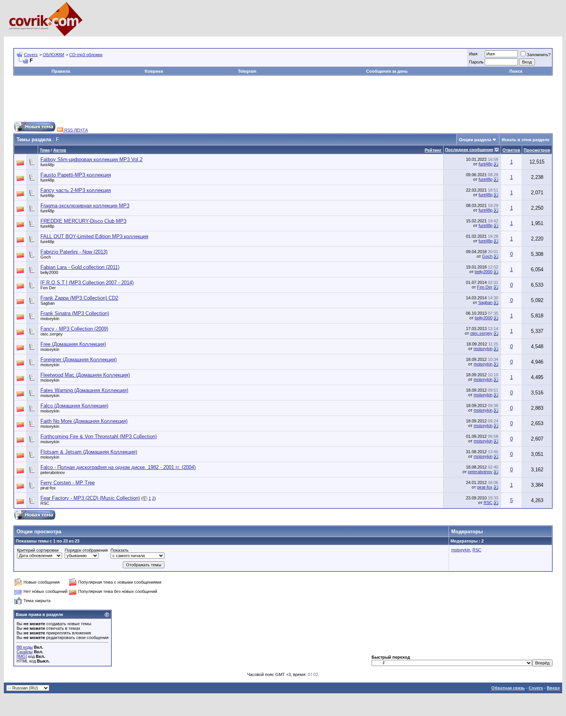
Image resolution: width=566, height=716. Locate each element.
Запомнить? (539, 54)
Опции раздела (475, 139)
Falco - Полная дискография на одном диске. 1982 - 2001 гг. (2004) (118, 467)
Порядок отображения (86, 550)
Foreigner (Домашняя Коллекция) (78, 359)
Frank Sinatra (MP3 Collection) (74, 313)
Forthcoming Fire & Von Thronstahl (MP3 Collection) (98, 436)
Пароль (476, 62)
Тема (45, 150)
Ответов (511, 150)
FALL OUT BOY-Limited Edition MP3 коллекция (94, 236)
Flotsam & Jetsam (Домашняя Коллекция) (88, 452)
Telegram (247, 71)
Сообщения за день (387, 71)
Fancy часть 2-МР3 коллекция (75, 190)
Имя (473, 54)
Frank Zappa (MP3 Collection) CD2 (79, 298)
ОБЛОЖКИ (53, 54)
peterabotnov (52, 472)
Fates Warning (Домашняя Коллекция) (84, 390)
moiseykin (49, 318)
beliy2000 (49, 272)
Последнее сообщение (469, 149)
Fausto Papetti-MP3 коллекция (75, 175)
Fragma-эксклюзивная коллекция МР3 (84, 206)
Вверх (553, 688)
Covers (31, 54)
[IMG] (22, 656)
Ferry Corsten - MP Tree (67, 483)
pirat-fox (48, 488)
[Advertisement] (153, 39)
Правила (61, 71)
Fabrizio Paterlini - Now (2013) (73, 252)
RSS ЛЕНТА (75, 130)
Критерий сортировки (38, 550)
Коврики (154, 71)
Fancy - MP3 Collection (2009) (74, 329)
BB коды (25, 647)
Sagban (47, 303)
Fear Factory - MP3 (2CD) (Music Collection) (90, 498)
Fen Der (48, 287)
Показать (120, 550)
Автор (59, 150)
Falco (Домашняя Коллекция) (74, 406)
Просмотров (537, 150)
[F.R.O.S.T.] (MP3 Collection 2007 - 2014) (87, 282)
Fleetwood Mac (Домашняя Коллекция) (85, 375)
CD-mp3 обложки (85, 54)
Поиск (515, 71)
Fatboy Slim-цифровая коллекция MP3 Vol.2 (91, 159)
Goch (45, 257)
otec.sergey (51, 334)
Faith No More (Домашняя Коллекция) (83, 421)
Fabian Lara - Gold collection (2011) (79, 267)
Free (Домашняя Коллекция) (73, 344)
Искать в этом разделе (525, 139)
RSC (44, 503)
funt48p (47, 164)
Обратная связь (508, 688)
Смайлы (25, 651)
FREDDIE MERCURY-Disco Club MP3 (83, 221)
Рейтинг (433, 150)
